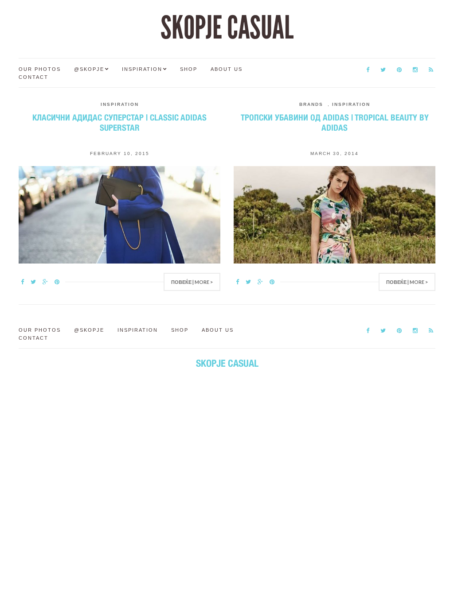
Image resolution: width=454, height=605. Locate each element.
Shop (188, 69)
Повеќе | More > (192, 282)
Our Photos (40, 69)
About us (227, 69)
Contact (33, 77)
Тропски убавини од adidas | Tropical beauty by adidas (335, 122)
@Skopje (89, 69)
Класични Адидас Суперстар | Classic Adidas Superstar (119, 122)
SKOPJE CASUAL (227, 28)
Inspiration (142, 69)
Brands (311, 104)
